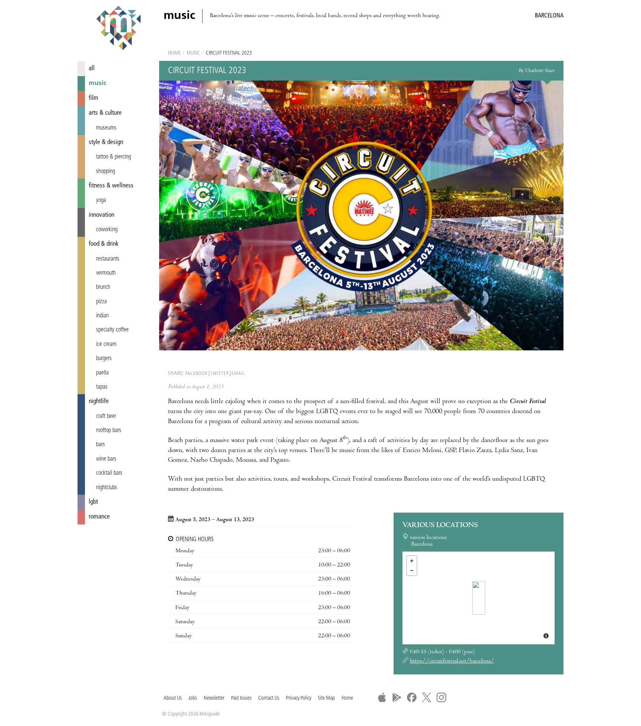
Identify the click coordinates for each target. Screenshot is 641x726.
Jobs (192, 698)
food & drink (104, 244)
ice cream (106, 344)
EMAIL (238, 373)
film (93, 98)
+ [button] (412, 561)
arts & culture (105, 113)
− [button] (412, 570)
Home (174, 53)
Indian (102, 316)
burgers (104, 359)
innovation (101, 215)
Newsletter (214, 698)
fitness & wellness (111, 186)
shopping (105, 171)
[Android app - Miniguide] (397, 697)
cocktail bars (109, 473)
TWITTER (219, 373)
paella (102, 373)
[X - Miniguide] (427, 697)
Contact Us (268, 698)
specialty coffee (112, 330)
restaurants (107, 259)
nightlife (99, 401)
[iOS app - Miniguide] (382, 697)
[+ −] (478, 598)
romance (99, 517)
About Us (173, 698)
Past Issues (241, 698)
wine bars (106, 459)
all (92, 68)
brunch (103, 287)
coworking (107, 230)
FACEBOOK (196, 373)
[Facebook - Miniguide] (412, 697)
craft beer (106, 416)
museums (106, 128)
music (97, 83)
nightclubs (106, 488)
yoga (101, 200)
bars (100, 445)
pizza (101, 302)
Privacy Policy (298, 698)
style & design (106, 142)
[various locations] (478, 598)
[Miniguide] (118, 29)
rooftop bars (108, 431)
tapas (102, 387)
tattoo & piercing (113, 157)
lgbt (93, 502)
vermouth (106, 273)
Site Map (326, 698)
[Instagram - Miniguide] (441, 697)
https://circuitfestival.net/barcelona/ (452, 661)
